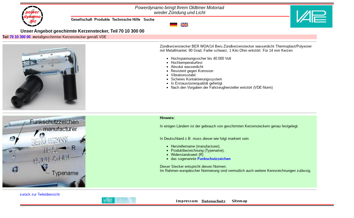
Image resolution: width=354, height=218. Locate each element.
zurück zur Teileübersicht (40, 194)
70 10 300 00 (20, 37)
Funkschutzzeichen (214, 159)
